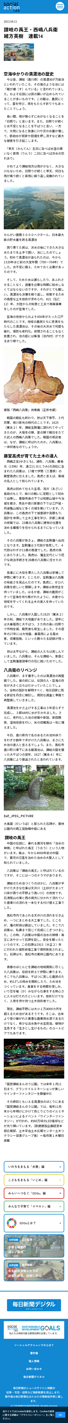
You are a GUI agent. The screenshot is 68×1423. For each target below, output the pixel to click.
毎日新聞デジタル (34, 1377)
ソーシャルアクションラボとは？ (34, 1345)
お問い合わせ (34, 1369)
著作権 (34, 1353)
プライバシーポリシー (32, 1414)
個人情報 (34, 1361)
